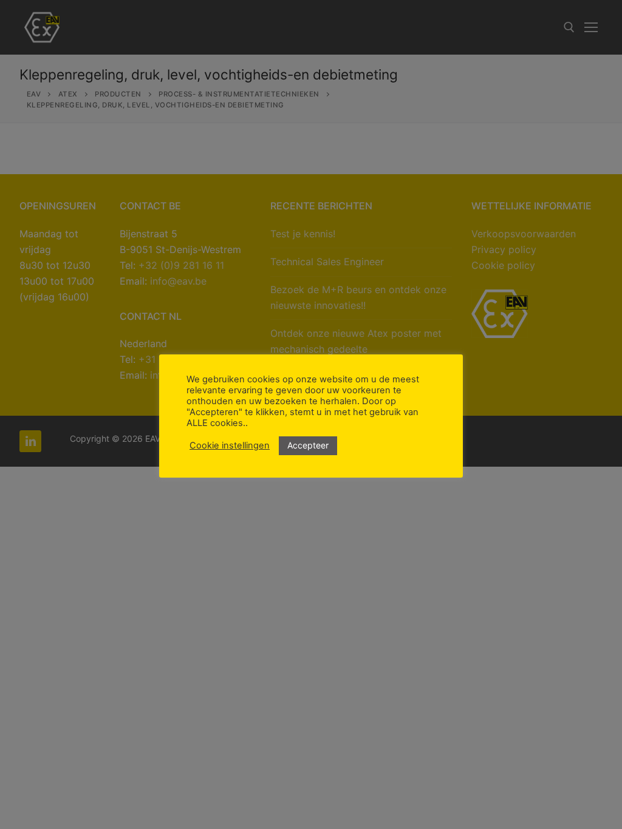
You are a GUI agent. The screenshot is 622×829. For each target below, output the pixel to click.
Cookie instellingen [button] (230, 445)
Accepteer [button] (308, 445)
